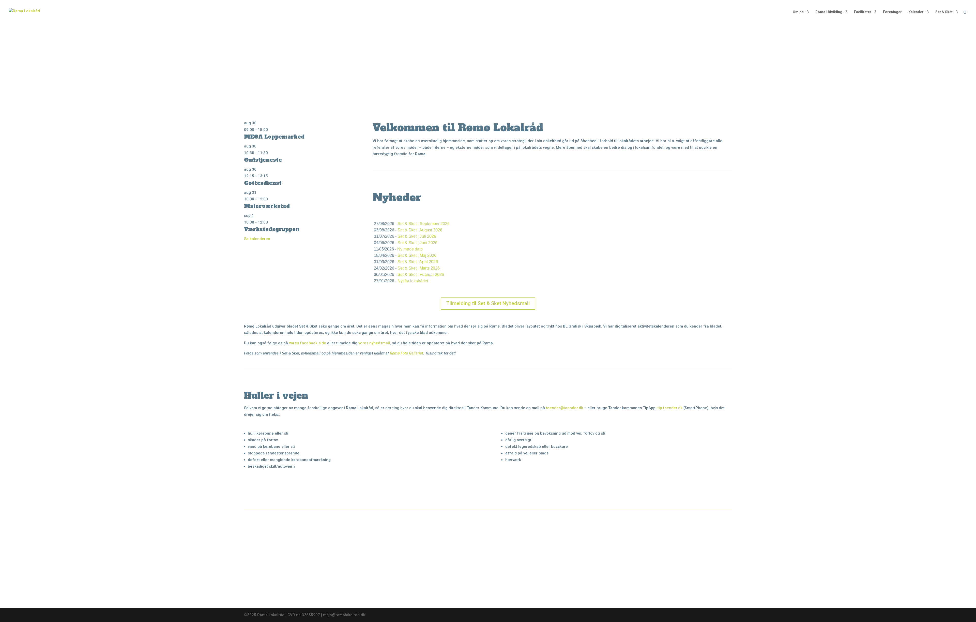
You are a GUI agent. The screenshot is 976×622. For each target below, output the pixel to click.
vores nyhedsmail (374, 343)
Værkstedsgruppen (271, 229)
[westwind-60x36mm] (681, 532)
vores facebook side (307, 343)
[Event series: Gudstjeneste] (270, 153)
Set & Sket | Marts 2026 (419, 268)
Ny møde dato (410, 249)
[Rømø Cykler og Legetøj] (295, 532)
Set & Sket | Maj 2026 (417, 255)
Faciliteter (862, 12)
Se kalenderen (257, 238)
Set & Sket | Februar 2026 (421, 274)
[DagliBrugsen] (552, 587)
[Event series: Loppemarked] (270, 129)
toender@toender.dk (564, 408)
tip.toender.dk (670, 408)
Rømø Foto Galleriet (406, 353)
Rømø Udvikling (828, 12)
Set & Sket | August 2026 (420, 230)
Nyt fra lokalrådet (413, 281)
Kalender (916, 12)
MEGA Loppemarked (274, 136)
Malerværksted (267, 206)
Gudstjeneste (263, 160)
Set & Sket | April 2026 (418, 262)
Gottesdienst (263, 183)
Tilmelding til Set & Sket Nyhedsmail (488, 303)
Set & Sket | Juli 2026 (417, 236)
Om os (798, 12)
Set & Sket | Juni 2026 (417, 243)
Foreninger (892, 12)
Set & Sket (944, 12)
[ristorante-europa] (424, 588)
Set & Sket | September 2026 (424, 223)
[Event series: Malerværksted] (270, 199)
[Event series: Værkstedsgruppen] (270, 222)
